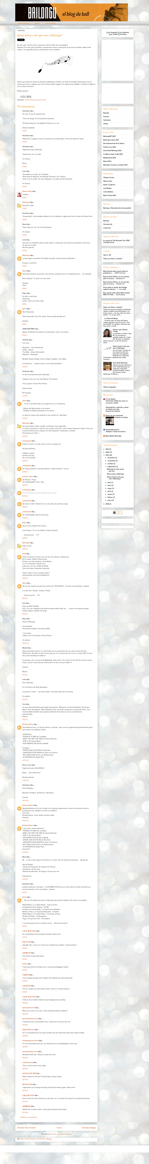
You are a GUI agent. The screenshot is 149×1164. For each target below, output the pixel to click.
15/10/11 (25, 643)
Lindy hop (107, 228)
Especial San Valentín (113, 411)
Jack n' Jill (107, 255)
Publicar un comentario (28, 1117)
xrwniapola (26, 441)
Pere (24, 554)
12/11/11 (25, 760)
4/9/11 (24, 250)
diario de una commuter (114, 415)
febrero (110, 497)
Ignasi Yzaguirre (109, 185)
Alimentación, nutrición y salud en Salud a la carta (117, 408)
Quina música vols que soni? (35, 100)
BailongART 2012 (109, 136)
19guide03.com (28, 1029)
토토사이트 (26, 942)
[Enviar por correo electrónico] (21, 96)
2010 (107, 504)
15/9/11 (25, 418)
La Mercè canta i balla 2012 (113, 154)
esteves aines (27, 476)
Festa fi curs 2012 (109, 147)
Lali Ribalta (107, 188)
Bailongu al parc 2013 (111, 140)
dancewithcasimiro (112, 430)
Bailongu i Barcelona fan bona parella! (117, 208)
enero (110, 500)
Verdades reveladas (121, 417)
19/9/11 (25, 461)
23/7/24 (25, 1079)
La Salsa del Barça (111, 318)
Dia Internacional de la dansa (113, 143)
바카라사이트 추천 (29, 1073)
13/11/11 (25, 780)
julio (109, 482)
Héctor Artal (107, 181)
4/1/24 (24, 937)
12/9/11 (25, 367)
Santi (24, 271)
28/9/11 (25, 578)
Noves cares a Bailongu (115, 474)
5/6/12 (24, 926)
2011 (107, 455)
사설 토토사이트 (28, 1095)
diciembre (111, 458)
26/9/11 (25, 538)
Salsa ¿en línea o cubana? (112, 258)
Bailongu (26, 202)
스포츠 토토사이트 (29, 931)
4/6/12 (24, 892)
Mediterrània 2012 (109, 158)
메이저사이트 (27, 1084)
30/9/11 (25, 598)
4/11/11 (25, 675)
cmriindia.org (27, 1062)
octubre (110, 464)
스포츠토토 (26, 986)
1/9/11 (24, 131)
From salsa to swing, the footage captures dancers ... (115, 288)
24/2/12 (25, 879)
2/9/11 (24, 166)
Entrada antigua (89, 1128)
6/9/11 (24, 288)
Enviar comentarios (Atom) (62, 1134)
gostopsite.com (28, 1007)
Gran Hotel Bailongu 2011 (112, 150)
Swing (105, 124)
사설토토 (25, 975)
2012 (107, 452)
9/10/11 (25, 614)
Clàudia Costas (108, 177)
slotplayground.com (30, 1040)
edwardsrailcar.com (30, 1051)
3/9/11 (24, 219)
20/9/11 (25, 485)
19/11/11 (25, 800)
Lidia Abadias (108, 192)
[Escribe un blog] (23, 96)
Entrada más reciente (26, 1128)
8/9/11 (24, 304)
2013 (107, 449)
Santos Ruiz (27, 191)
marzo (110, 494)
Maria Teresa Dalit (109, 195)
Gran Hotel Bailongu (120, 363)
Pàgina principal (24, 23)
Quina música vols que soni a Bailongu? (121, 347)
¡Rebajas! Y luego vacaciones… (116, 431)
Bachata (106, 113)
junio (110, 485)
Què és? (37, 23)
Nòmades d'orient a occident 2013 (115, 165)
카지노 (24, 964)
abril (109, 491)
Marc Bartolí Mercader (114, 436)
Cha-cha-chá (107, 224)
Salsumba (106, 120)
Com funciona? (50, 23)
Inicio (59, 1128)
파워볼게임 (26, 1106)
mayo (110, 488)
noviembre (112, 461)
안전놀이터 (26, 953)
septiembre (112, 466)
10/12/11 (25, 820)
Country (106, 116)
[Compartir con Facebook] (28, 96)
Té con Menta (110, 399)
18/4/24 (25, 1003)
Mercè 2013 (107, 161)
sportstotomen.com (30, 1018)
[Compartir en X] (26, 96)
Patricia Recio (27, 724)
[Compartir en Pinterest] (30, 96)
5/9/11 (24, 266)
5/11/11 (25, 719)
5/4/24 (24, 948)
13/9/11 (25, 396)
